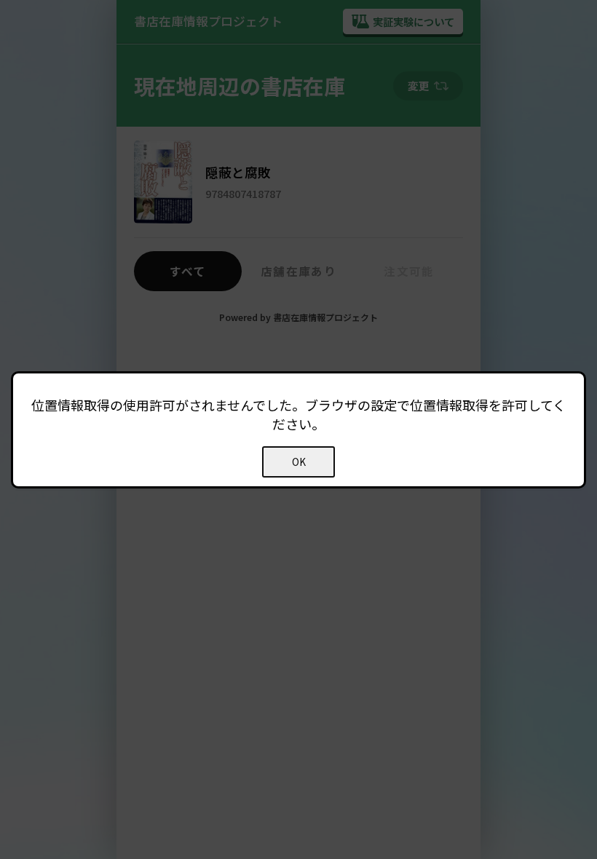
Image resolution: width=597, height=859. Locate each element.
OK (299, 462)
